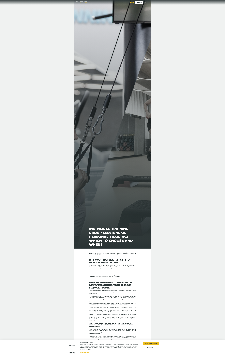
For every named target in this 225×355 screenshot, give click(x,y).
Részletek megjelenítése (85, 352)
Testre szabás (150, 347)
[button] (149, 2)
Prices (132, 2)
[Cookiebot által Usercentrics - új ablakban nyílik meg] (72, 353)
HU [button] (145, 2)
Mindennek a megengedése (151, 343)
